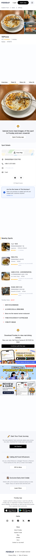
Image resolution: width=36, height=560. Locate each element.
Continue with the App (18, 346)
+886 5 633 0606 (10, 163)
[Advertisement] (18, 62)
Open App (23, 2)
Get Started (18, 446)
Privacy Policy (12, 555)
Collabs (18, 537)
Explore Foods (18, 532)
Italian (13, 7)
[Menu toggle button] (32, 3)
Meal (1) (13, 82)
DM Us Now (18, 467)
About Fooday (18, 530)
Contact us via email (18, 542)
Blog (18, 535)
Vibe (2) (31, 82)
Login (14, 2)
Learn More (18, 488)
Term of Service (23, 555)
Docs (18, 540)
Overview (4, 82)
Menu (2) (22, 82)
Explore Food (5, 7)
